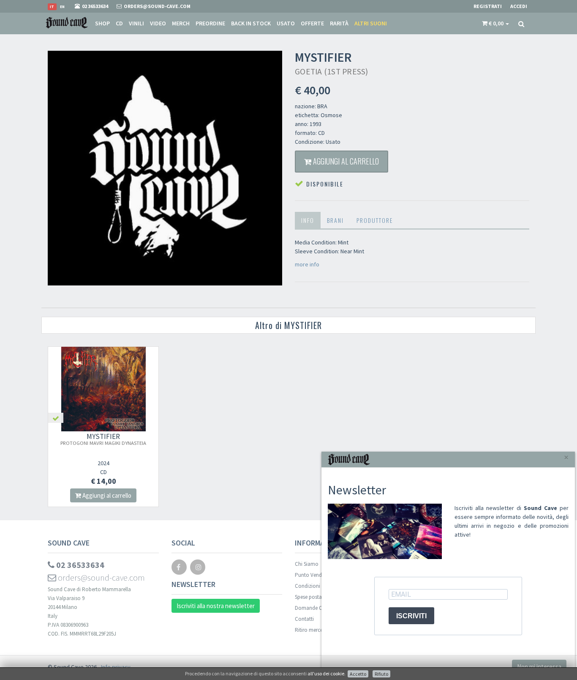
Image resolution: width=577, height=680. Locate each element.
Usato (286, 23)
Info (307, 220)
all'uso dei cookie (326, 673)
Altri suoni (370, 23)
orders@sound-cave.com (100, 577)
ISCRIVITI (411, 616)
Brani (335, 220)
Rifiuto (381, 674)
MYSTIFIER (103, 439)
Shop (102, 23)
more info (307, 264)
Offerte (312, 23)
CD (119, 23)
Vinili (136, 23)
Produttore (375, 220)
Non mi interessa (539, 667)
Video (158, 23)
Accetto (358, 674)
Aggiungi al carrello (345, 161)
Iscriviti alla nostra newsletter (216, 606)
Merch (181, 23)
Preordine (210, 23)
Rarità (339, 23)
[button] (495, 23)
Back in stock (251, 23)
